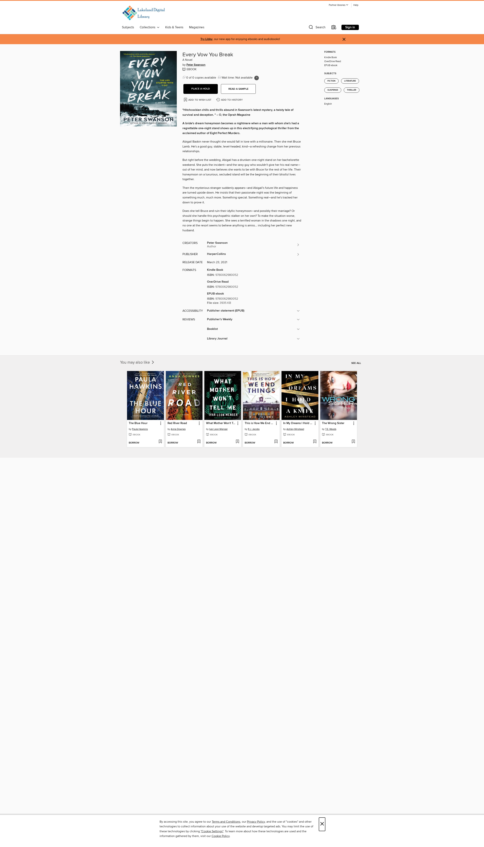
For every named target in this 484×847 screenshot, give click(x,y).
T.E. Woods (330, 429)
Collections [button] (148, 27)
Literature (350, 81)
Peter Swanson (196, 65)
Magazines (196, 27)
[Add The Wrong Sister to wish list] (353, 441)
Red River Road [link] (177, 423)
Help (355, 5)
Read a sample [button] (238, 89)
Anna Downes (178, 429)
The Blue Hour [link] (138, 423)
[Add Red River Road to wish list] (198, 441)
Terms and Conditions (226, 822)
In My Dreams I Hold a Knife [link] (298, 423)
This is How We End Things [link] (259, 423)
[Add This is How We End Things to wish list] (276, 441)
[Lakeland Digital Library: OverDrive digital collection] (143, 13)
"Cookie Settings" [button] (212, 831)
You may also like (135, 362)
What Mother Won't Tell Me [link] (221, 423)
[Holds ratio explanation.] (256, 78)
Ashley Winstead (295, 429)
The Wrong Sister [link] (333, 423)
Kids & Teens (174, 27)
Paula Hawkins (140, 429)
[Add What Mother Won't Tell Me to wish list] (237, 441)
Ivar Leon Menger (218, 429)
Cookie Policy (221, 836)
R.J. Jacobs (254, 429)
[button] (338, 5)
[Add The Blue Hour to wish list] (160, 441)
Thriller (351, 90)
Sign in (350, 27)
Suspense (332, 90)
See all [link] (356, 363)
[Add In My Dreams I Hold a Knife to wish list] (314, 441)
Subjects (128, 27)
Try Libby (206, 39)
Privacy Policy (256, 822)
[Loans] (334, 28)
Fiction (331, 81)
